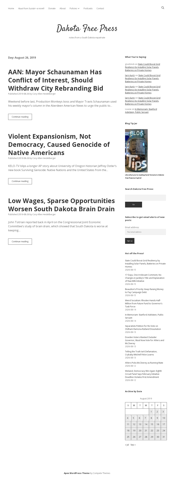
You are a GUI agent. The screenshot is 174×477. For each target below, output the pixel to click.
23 (158, 430)
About (63, 8)
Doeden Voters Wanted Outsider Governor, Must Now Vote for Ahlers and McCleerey (144, 340)
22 (152, 430)
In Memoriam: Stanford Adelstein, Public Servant (141, 111)
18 (128, 430)
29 (152, 436)
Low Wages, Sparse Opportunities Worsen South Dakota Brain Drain (61, 204)
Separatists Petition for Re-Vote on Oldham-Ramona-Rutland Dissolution (143, 327)
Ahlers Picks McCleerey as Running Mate (144, 362)
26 (134, 436)
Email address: (132, 227)
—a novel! (31, 8)
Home (11, 8)
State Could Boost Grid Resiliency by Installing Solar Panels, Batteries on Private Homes (142, 67)
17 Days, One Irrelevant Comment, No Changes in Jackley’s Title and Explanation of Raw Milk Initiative (144, 277)
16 (158, 424)
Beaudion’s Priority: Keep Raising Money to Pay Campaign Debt (144, 291)
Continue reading (22, 117)
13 (140, 424)
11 (128, 424)
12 (134, 424)
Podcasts (88, 8)
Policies (73, 8)
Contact (100, 8)
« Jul (127, 444)
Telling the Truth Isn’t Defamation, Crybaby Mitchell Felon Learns (141, 353)
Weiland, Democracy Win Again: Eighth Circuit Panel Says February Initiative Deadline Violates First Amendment (143, 374)
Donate (52, 8)
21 (146, 430)
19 (134, 430)
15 (152, 424)
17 (164, 424)
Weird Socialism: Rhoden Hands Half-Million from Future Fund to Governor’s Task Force (143, 303)
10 (164, 418)
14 (146, 424)
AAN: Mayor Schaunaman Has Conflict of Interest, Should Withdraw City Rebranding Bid (55, 80)
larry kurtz (130, 75)
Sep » (133, 444)
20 (140, 430)
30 (158, 436)
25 (128, 436)
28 (146, 436)
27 (140, 436)
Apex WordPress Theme (77, 473)
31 (164, 436)
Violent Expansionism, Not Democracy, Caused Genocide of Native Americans (59, 144)
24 (164, 430)
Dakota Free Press (87, 29)
